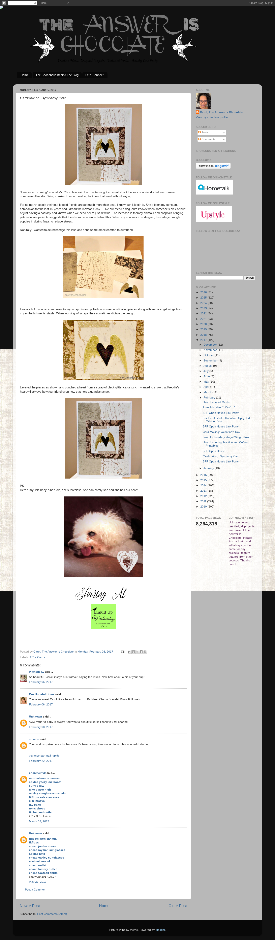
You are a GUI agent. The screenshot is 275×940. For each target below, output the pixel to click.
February (210, 397)
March (208, 392)
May (207, 381)
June (207, 376)
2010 (204, 506)
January (209, 468)
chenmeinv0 (37, 772)
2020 (204, 324)
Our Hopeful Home (41, 694)
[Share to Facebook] (141, 652)
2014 (204, 485)
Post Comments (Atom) (52, 913)
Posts (205, 132)
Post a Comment (35, 889)
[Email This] (130, 652)
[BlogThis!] (133, 652)
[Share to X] (137, 652)
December (211, 344)
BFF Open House (214, 451)
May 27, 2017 (38, 881)
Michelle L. (36, 671)
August (208, 365)
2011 (203, 501)
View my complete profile (212, 117)
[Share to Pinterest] (145, 652)
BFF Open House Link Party (221, 412)
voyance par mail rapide (44, 755)
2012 (204, 496)
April (207, 386)
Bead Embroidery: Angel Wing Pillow (226, 437)
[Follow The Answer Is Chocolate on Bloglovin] (213, 167)
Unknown (35, 716)
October (209, 355)
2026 (204, 292)
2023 (204, 308)
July (206, 371)
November (211, 349)
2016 (204, 475)
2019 (204, 329)
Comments (208, 139)
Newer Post (30, 906)
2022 (204, 313)
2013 (204, 490)
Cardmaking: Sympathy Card (221, 456)
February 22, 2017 (41, 760)
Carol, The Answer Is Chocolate (221, 112)
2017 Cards (37, 657)
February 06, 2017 (41, 682)
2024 (204, 303)
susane (34, 739)
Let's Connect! (94, 75)
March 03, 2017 (39, 821)
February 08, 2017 (41, 727)
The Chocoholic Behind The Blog (57, 75)
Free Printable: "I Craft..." (219, 407)
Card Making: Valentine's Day (221, 431)
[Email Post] (122, 651)
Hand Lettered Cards (216, 402)
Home (25, 75)
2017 (204, 340)
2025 (204, 297)
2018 (204, 334)
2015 (204, 480)
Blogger (160, 929)
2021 (204, 318)
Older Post (178, 906)
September (211, 360)
